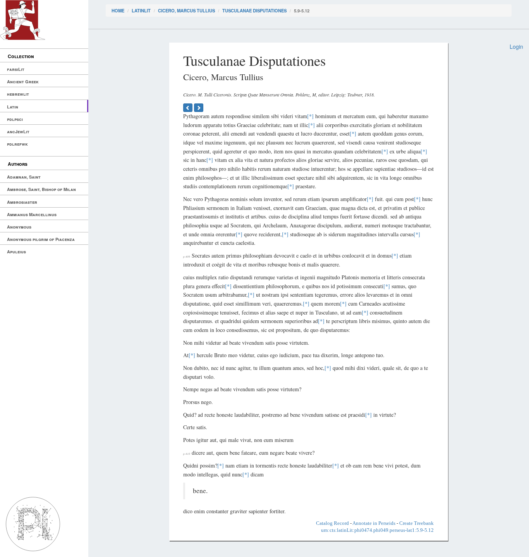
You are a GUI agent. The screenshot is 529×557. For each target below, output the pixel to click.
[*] (310, 116)
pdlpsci (15, 119)
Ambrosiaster (22, 202)
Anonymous (19, 227)
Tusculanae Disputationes (254, 10)
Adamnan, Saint (24, 177)
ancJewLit (18, 131)
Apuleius (16, 251)
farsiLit (15, 69)
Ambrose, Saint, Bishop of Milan (41, 189)
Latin (12, 107)
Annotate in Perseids (373, 523)
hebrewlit (18, 94)
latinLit (141, 10)
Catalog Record (332, 523)
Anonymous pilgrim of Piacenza (41, 239)
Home (118, 10)
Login (516, 46)
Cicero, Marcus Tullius (186, 10)
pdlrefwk (17, 144)
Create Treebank (416, 523)
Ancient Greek (23, 81)
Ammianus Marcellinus (32, 214)
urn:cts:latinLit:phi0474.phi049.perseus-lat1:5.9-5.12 (377, 530)
